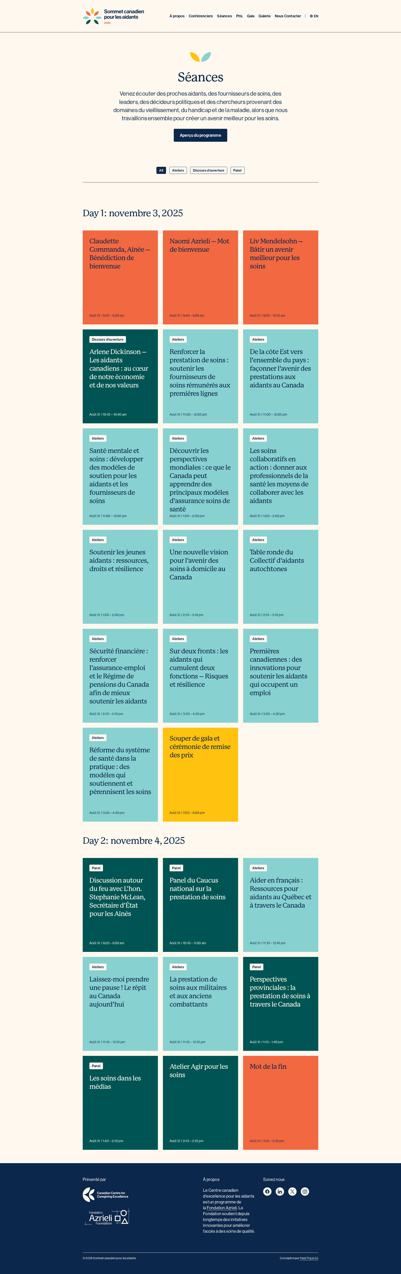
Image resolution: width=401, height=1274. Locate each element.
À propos (177, 16)
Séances (224, 16)
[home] (140, 1195)
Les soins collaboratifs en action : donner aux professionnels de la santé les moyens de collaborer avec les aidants (279, 476)
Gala (251, 16)
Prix (239, 16)
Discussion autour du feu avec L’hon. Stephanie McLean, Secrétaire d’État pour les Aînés (117, 897)
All (161, 170)
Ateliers (178, 170)
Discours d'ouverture (209, 170)
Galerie (264, 16)
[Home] (113, 16)
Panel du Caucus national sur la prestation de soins (197, 889)
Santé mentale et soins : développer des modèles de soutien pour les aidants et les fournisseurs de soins (116, 476)
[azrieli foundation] (140, 1217)
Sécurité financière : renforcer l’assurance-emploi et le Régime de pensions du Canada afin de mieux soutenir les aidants (119, 676)
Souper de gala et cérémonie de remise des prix (200, 747)
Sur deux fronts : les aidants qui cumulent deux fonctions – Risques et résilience (199, 667)
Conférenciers (201, 16)
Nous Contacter (288, 16)
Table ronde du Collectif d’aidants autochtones (277, 560)
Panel (237, 170)
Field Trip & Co (309, 1258)
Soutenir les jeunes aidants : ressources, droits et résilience (118, 560)
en (316, 16)
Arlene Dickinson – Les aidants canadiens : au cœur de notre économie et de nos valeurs (118, 368)
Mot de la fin (268, 1066)
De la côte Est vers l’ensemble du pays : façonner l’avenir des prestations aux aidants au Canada (280, 368)
